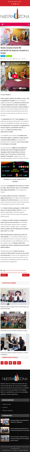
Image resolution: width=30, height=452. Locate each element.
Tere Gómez (24, 272)
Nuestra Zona (17, 58)
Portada (9, 56)
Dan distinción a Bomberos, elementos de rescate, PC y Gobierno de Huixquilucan (14, 353)
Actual (3, 56)
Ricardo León (16, 272)
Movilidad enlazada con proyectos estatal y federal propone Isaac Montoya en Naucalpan (15, 307)
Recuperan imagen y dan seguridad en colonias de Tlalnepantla (19, 421)
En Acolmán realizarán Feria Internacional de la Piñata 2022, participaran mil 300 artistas (26, 275)
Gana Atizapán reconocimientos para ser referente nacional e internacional (19, 429)
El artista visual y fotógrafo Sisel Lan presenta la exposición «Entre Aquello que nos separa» (19, 438)
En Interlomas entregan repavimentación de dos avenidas (5, 275)
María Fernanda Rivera (7, 272)
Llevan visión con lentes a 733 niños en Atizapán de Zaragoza (14, 330)
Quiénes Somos (6, 404)
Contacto (4, 407)
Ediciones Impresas (7, 410)
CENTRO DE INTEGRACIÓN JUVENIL (16, 270)
